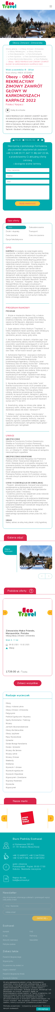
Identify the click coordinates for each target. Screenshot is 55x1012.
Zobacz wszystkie (27, 683)
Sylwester (9, 740)
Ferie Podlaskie (42, 59)
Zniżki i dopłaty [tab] (12, 231)
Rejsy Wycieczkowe (13, 737)
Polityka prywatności (11, 1006)
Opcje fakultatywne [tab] (14, 239)
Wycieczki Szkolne (10, 978)
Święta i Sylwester (13, 747)
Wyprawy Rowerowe (14, 781)
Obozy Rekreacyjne (17, 52)
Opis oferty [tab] (13, 220)
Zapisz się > (42, 918)
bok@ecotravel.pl (21, 880)
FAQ (31, 932)
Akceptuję (43, 1009)
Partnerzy (33, 936)
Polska (9, 104)
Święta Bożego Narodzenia (16, 744)
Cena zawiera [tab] (12, 235)
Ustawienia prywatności (32, 1006)
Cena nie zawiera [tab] (36, 235)
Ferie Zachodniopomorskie (35, 57)
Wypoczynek (11, 788)
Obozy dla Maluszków (15, 730)
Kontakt (6, 932)
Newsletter (34, 940)
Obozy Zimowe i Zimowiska (32, 49)
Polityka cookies (9, 944)
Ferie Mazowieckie (17, 54)
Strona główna (11, 49)
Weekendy (10, 761)
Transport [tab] (33, 231)
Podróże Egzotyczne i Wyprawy (18, 717)
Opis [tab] (10, 227)
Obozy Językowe (12, 734)
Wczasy (9, 723)
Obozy (8, 703)
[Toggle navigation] (51, 6)
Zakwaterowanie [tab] (36, 227)
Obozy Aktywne (35, 52)
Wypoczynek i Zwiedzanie (16, 777)
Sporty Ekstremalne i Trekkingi (18, 720)
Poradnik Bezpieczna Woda (13, 974)
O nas (5, 936)
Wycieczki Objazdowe (14, 774)
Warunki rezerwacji (10, 940)
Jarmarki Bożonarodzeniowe (17, 727)
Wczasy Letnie (11, 754)
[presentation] (41, 576)
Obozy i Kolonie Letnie (14, 707)
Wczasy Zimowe (12, 757)
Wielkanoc (10, 764)
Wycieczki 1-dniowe (13, 767)
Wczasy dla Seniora (13, 750)
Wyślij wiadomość (27, 203)
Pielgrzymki (10, 713)
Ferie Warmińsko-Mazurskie (21, 59)
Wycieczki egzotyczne (14, 771)
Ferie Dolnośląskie (35, 54)
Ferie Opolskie (15, 57)
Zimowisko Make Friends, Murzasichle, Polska (20, 632)
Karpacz (19, 104)
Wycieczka (10, 784)
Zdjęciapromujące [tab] (8, 550)
